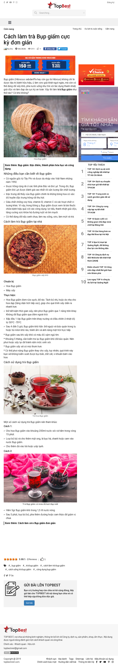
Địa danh (62, 659)
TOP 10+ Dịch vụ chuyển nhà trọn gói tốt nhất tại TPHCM (98, 184)
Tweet (64, 49)
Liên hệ (89, 659)
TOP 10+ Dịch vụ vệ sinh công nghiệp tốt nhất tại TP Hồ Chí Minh (98, 172)
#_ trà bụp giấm (30, 565)
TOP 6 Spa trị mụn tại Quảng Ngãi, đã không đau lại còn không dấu (98, 245)
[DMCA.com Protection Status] (11, 652)
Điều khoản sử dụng (104, 659)
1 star (5, 559)
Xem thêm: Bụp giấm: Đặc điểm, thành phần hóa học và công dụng (39, 167)
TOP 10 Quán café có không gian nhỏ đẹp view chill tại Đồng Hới (99, 222)
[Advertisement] (40, 540)
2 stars (7, 559)
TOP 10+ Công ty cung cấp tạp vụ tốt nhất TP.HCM (97, 209)
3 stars (10, 559)
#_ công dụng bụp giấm (44, 569)
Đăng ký (110, 2)
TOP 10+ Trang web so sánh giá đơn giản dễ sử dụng (98, 197)
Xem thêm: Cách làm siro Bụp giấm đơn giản (30, 523)
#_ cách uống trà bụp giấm (18, 569)
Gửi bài (29, 603)
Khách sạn (51, 659)
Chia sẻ (50, 49)
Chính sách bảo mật (46, 662)
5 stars (16, 559)
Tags (71, 659)
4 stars (13, 559)
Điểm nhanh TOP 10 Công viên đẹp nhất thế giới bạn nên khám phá (99, 270)
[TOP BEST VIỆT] (59, 5)
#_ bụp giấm (14, 565)
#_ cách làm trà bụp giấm (52, 565)
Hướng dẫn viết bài (67, 662)
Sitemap (80, 659)
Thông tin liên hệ (86, 662)
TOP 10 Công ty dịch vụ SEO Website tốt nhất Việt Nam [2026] (99, 257)
